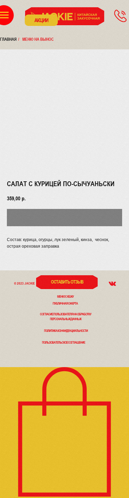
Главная (8, 39)
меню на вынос (38, 39)
